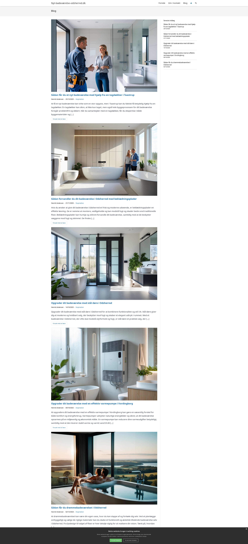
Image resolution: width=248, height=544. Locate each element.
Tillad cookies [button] (115, 540)
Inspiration (80, 99)
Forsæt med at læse (59, 119)
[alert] (124, 535)
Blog (185, 3)
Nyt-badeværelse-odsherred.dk (68, 3)
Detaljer (144, 536)
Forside (162, 3)
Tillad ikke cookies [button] (131, 540)
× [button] (246, 529)
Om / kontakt (174, 3)
